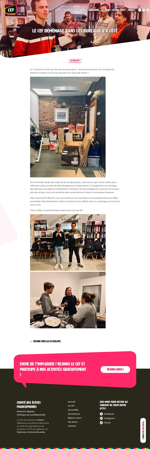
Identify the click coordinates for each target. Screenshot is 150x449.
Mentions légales (25, 411)
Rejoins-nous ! (119, 10)
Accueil (71, 401)
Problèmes (143, 430)
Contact (131, 10)
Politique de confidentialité (31, 415)
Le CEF (59, 10)
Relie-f (41, 420)
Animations (93, 10)
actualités (75, 60)
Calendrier (81, 10)
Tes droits (106, 10)
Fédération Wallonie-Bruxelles (31, 432)
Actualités (69, 10)
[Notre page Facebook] (139, 10)
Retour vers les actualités (47, 341)
